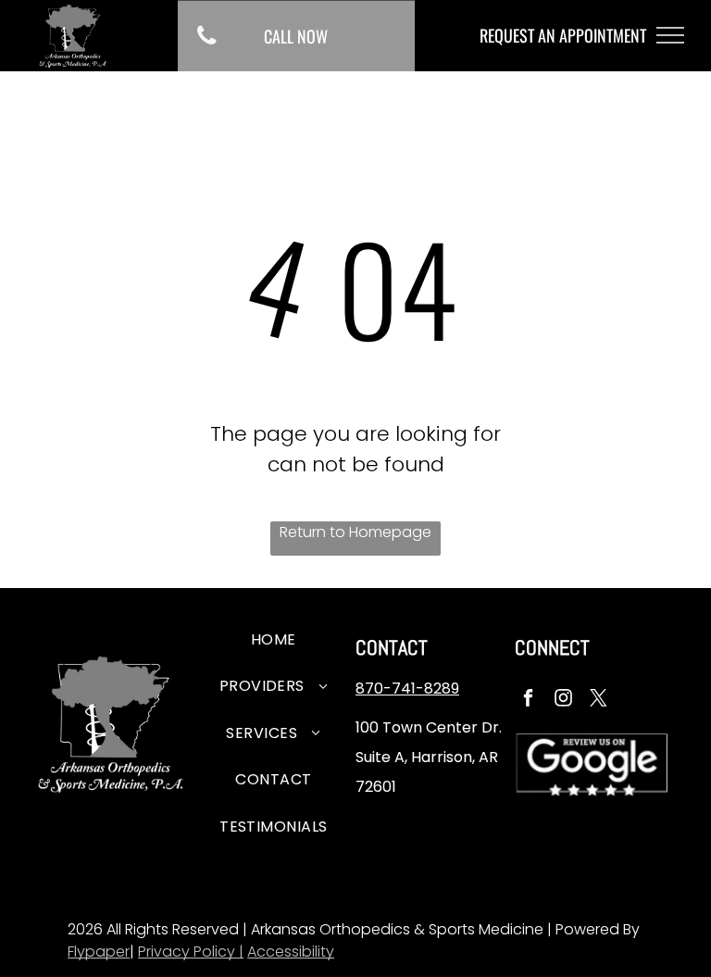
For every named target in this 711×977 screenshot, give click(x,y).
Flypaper (99, 951)
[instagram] (563, 700)
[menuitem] (273, 643)
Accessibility (290, 951)
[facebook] (528, 700)
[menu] (670, 35)
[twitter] (598, 700)
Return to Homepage (355, 532)
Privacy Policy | (190, 951)
